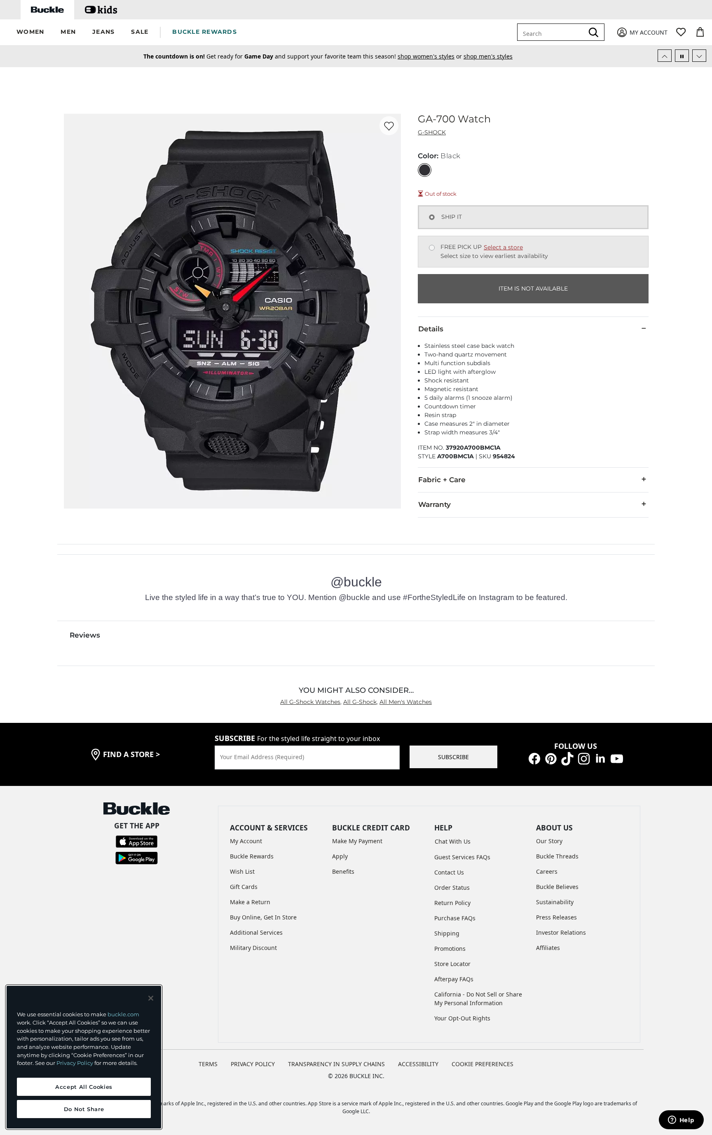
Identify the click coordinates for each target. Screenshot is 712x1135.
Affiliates (548, 948)
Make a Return (250, 902)
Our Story (549, 841)
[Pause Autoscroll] (682, 55)
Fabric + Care (442, 480)
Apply (340, 856)
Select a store (503, 247)
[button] (30, 32)
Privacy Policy (74, 1063)
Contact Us (449, 872)
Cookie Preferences (482, 1064)
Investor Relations (561, 932)
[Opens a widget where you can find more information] (681, 1120)
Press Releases (556, 917)
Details (430, 329)
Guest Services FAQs (462, 857)
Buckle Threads (557, 856)
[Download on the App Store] (136, 840)
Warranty (434, 504)
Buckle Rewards (252, 856)
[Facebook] (534, 758)
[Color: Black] (424, 170)
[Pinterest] (551, 758)
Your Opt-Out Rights (462, 1018)
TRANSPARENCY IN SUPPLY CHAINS (336, 1064)
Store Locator (452, 964)
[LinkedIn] (600, 758)
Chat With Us (453, 841)
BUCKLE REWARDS (204, 31)
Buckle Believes (557, 887)
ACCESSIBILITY (418, 1064)
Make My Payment (357, 841)
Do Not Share (84, 1109)
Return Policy (452, 903)
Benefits (343, 871)
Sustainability (555, 902)
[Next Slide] (699, 55)
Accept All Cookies (83, 1086)
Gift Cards (244, 887)
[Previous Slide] (665, 55)
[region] (84, 1057)
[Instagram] (584, 758)
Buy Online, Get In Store (263, 917)
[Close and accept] (151, 998)
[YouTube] (617, 758)
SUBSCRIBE (453, 757)
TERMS (208, 1064)
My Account (246, 841)
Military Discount (253, 948)
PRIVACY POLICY (253, 1064)
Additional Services (256, 932)
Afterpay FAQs (453, 979)
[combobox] (556, 32)
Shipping (446, 933)
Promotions (450, 948)
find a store (131, 754)
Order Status (452, 887)
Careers (546, 871)
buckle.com (123, 1014)
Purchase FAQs (454, 918)
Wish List (242, 871)
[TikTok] (567, 758)
